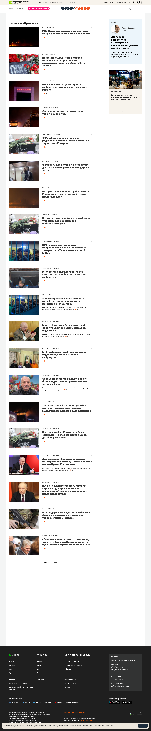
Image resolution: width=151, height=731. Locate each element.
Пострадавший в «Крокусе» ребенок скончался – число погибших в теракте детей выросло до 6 (65, 435)
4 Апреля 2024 (47, 402)
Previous (112, 61)
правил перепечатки (86, 720)
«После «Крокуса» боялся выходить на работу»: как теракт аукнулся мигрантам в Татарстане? (63, 301)
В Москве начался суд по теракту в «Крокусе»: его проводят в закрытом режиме (64, 87)
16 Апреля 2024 (47, 241)
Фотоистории (42, 673)
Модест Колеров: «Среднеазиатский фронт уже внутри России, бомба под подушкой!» (64, 328)
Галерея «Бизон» (70, 683)
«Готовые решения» (129, 30)
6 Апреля (45, 27)
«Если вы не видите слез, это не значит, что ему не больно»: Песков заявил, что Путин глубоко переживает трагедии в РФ (66, 542)
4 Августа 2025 (47, 81)
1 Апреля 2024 (47, 509)
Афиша (11, 661)
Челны (105, 2)
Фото (39, 669)
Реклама (40, 679)
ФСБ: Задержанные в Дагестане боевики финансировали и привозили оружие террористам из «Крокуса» (66, 515)
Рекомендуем (116, 91)
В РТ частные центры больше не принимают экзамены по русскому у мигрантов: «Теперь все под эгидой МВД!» (64, 248)
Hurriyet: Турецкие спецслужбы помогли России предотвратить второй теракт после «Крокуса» (66, 194)
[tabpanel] (125, 40)
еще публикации (50, 563)
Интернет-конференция (72, 661)
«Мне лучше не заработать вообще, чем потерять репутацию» (124, 41)
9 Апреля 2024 (47, 321)
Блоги (11, 669)
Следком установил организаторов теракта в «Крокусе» (62, 112)
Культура (42, 654)
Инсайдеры (68, 673)
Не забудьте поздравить (73, 665)
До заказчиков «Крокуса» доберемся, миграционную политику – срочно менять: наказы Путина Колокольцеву (67, 461)
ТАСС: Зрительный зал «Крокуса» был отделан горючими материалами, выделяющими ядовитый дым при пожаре (66, 408)
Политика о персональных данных (75, 712)
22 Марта (45, 54)
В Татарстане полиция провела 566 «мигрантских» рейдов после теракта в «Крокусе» (64, 274)
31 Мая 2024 (46, 214)
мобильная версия (72, 702)
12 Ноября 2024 (47, 134)
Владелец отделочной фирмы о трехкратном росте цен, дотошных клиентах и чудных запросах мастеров (125, 52)
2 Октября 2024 (47, 161)
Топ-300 (67, 687)
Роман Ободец (127, 28)
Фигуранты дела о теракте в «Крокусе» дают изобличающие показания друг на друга (65, 167)
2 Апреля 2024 (47, 455)
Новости (52, 27)
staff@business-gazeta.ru (120, 686)
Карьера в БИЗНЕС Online (18, 683)
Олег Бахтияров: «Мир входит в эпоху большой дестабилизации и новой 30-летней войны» (64, 381)
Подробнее (109, 726)
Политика (57, 321)
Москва (120, 2)
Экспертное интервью (77, 654)
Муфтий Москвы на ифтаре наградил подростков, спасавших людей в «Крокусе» (64, 354)
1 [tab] (122, 111)
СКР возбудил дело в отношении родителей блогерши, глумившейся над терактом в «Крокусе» (65, 140)
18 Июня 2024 (46, 188)
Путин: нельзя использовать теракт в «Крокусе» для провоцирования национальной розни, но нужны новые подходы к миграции (64, 489)
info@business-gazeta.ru (119, 670)
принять (143, 726)
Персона (12, 665)
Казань (11, 9)
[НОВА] (39, 9)
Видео (39, 665)
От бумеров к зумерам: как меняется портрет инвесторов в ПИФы (123, 97)
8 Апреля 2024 (47, 348)
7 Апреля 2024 (47, 375)
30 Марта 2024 (47, 536)
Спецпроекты (70, 679)
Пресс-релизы (14, 673)
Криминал (57, 295)
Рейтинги (67, 669)
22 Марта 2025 (47, 107)
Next (139, 61)
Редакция (13, 679)
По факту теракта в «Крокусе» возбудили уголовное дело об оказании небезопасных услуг (66, 221)
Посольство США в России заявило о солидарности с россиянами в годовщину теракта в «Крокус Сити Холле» (63, 61)
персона (114, 22)
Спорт (15, 654)
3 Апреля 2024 (47, 428)
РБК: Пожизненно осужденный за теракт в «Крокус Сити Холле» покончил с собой (66, 32)
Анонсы (39, 661)
